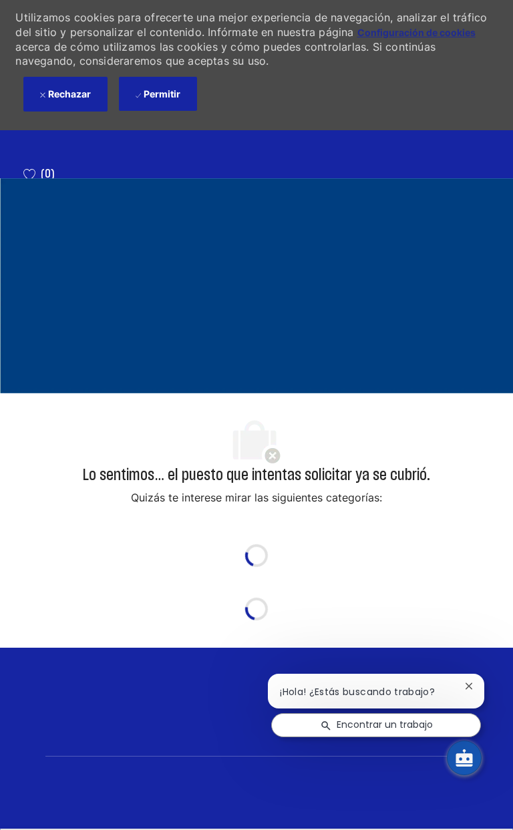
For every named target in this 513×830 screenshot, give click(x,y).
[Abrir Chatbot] (464, 758)
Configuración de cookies (416, 32)
